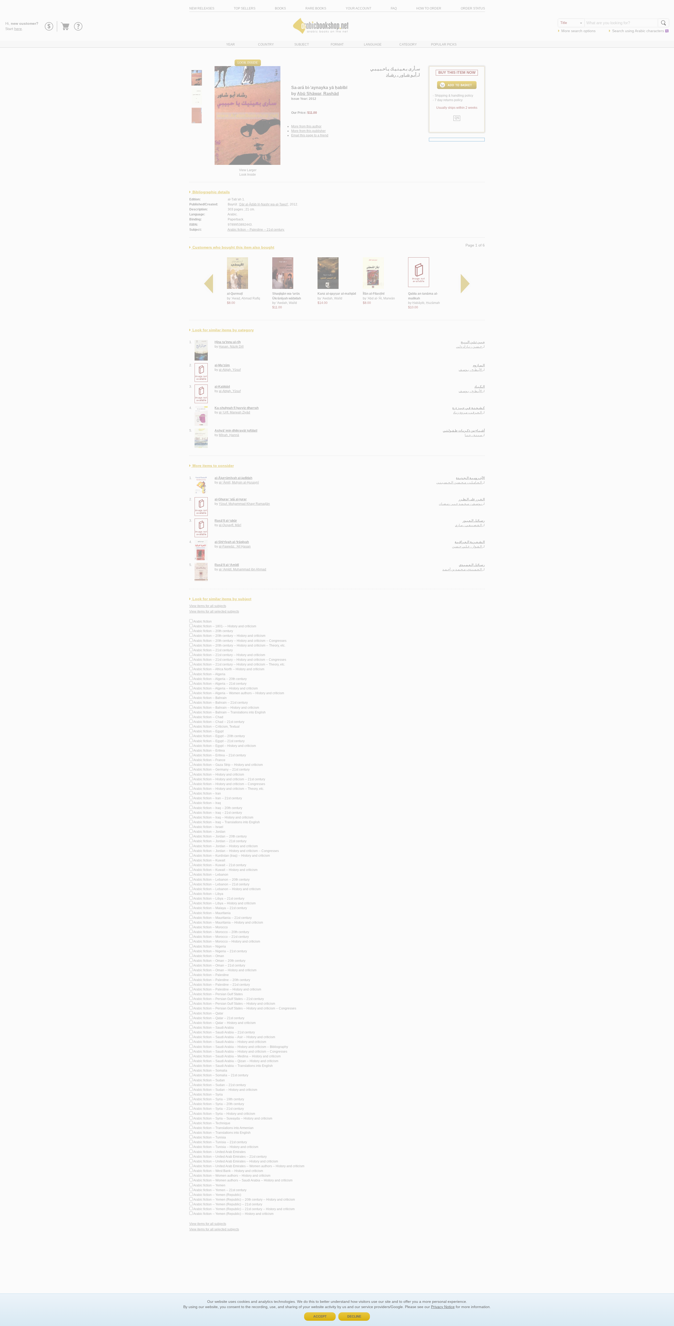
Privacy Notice (443, 1307)
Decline (354, 1316)
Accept (319, 1316)
